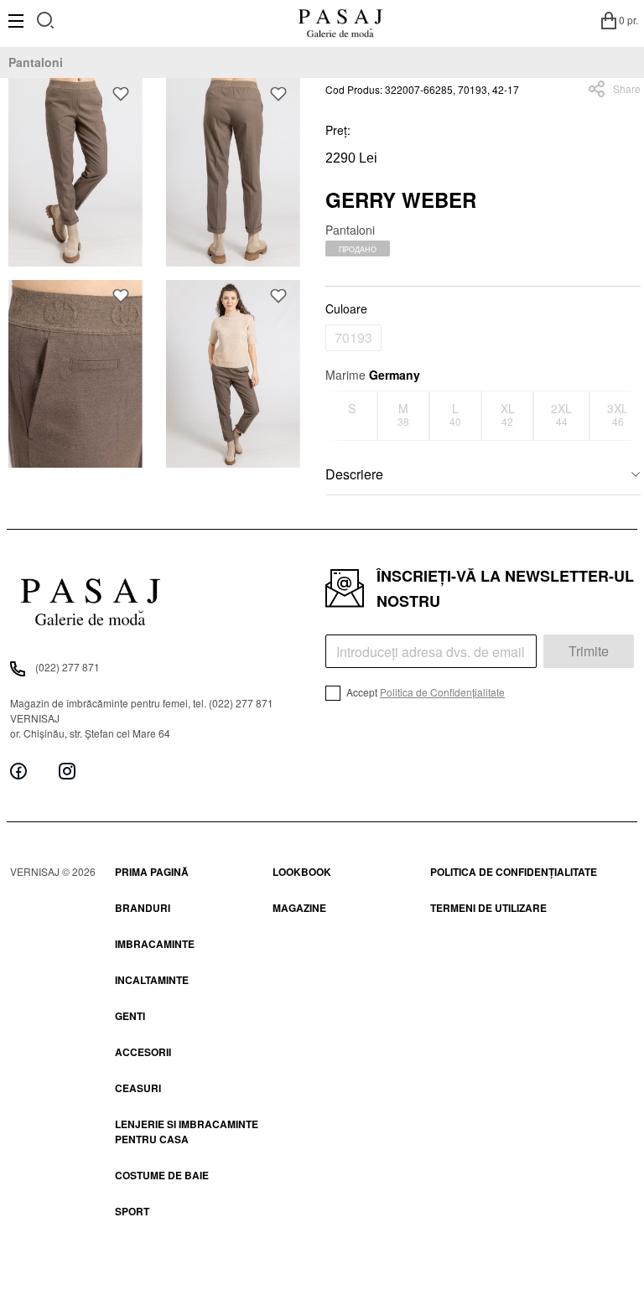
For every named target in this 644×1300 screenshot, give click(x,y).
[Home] (340, 20)
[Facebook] (18, 771)
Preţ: (338, 130)
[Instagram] (67, 771)
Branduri (142, 907)
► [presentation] (631, 415)
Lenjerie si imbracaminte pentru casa (186, 1131)
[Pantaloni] (75, 172)
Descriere (354, 474)
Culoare (346, 308)
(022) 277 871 (67, 667)
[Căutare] (46, 18)
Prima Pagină (152, 871)
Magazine (299, 907)
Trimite (589, 650)
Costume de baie (162, 1175)
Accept (424, 692)
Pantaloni (35, 62)
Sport (132, 1211)
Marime (372, 374)
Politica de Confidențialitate (442, 692)
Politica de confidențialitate (513, 871)
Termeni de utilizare (488, 907)
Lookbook (302, 871)
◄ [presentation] (336, 415)
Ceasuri (138, 1087)
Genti (130, 1015)
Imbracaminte (155, 943)
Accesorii (143, 1051)
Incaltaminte (152, 979)
